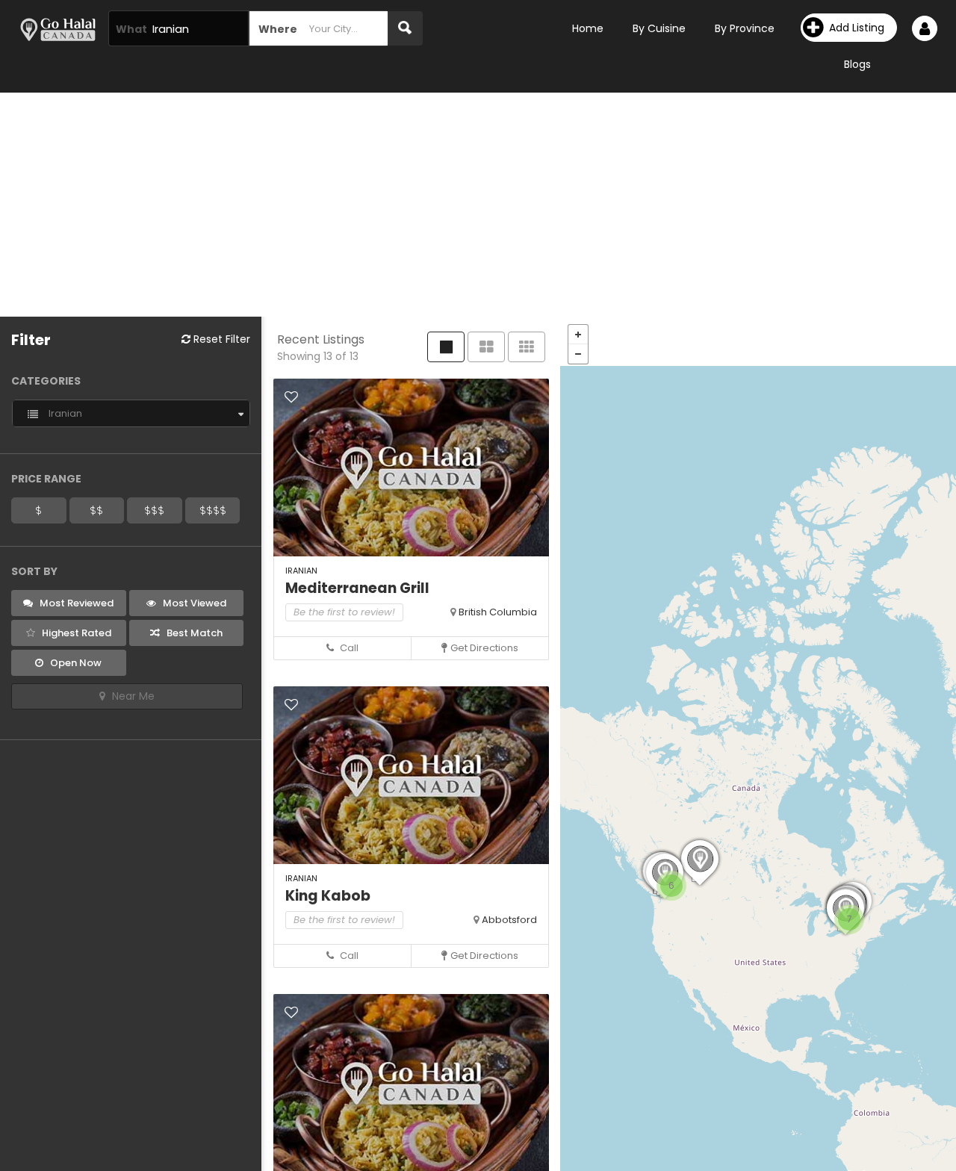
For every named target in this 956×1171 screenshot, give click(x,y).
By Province (745, 28)
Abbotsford (509, 920)
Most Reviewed (75, 603)
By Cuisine (659, 28)
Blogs (857, 64)
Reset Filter (220, 339)
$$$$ (212, 510)
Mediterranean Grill (357, 588)
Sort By (34, 571)
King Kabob (327, 896)
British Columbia (498, 612)
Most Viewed (193, 603)
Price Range (46, 478)
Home (587, 28)
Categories (46, 380)
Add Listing (856, 27)
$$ (96, 510)
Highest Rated (75, 633)
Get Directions (484, 648)
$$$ (154, 510)
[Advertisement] (478, 204)
